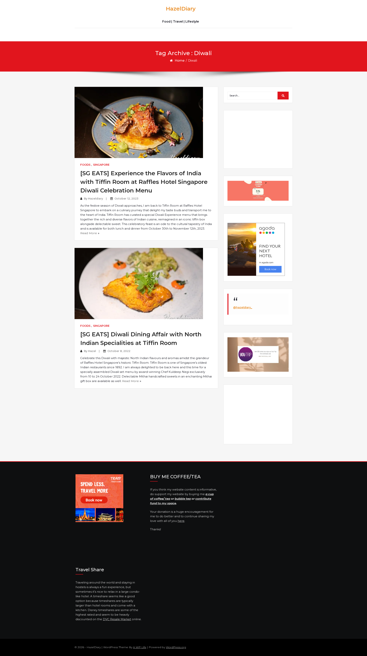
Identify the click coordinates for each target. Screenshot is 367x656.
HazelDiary (181, 8)
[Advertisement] (258, 139)
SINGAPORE (101, 164)
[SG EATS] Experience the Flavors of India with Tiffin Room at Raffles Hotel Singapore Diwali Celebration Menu (144, 182)
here (181, 521)
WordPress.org (176, 647)
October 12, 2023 (126, 198)
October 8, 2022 (118, 351)
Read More (88, 233)
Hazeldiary (95, 198)
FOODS (85, 164)
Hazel (92, 351)
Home (179, 60)
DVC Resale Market (117, 619)
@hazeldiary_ (242, 307)
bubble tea (183, 498)
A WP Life (139, 647)
